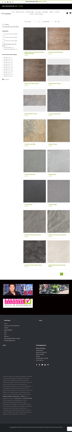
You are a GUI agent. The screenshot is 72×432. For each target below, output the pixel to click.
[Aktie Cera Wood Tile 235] (58, 38)
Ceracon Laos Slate (29, 144)
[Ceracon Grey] (58, 161)
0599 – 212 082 (42, 1)
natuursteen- (18, 398)
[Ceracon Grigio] (58, 191)
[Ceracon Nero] (34, 191)
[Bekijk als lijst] (58, 21)
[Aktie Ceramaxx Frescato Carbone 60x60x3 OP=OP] (34, 38)
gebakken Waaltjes (7, 396)
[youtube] (7, 2)
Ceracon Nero (28, 204)
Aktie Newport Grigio (54, 83)
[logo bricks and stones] (6, 13)
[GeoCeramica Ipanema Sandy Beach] (58, 251)
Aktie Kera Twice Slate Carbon (33, 265)
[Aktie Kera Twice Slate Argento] (58, 221)
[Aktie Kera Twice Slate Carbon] (34, 251)
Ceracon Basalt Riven (54, 114)
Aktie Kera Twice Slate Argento (57, 235)
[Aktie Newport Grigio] (58, 70)
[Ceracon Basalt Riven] (58, 100)
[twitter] (5, 2)
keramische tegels (27, 398)
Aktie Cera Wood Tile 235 (55, 52)
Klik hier (42, 360)
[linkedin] (10, 2)
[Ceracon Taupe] (58, 130)
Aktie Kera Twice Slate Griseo (32, 235)
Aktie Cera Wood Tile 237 (31, 83)
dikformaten (16, 396)
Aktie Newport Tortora (30, 113)
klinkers (23, 396)
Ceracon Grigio (52, 204)
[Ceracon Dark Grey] (34, 161)
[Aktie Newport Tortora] (34, 100)
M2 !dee (61, 427)
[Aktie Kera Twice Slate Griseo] (34, 221)
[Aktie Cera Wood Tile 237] (34, 70)
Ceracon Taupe (52, 144)
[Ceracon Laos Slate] (34, 130)
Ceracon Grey (52, 174)
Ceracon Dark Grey (29, 174)
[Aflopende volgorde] (39, 21)
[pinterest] (12, 2)
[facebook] (2, 2)
